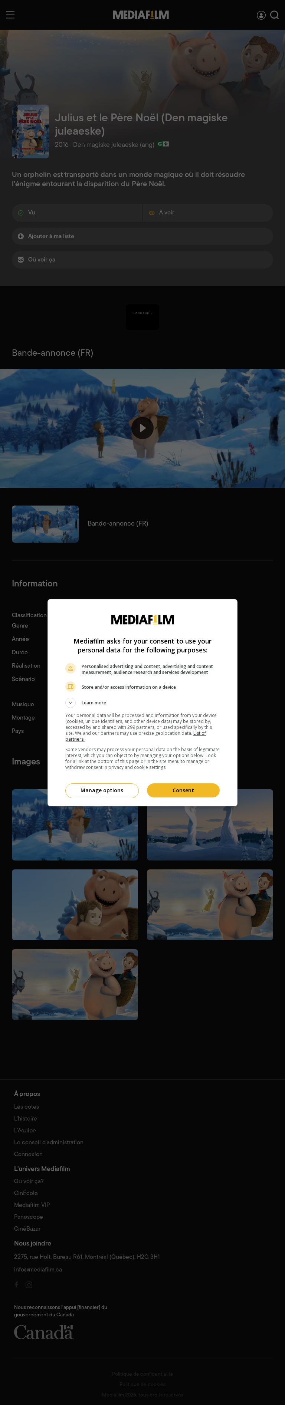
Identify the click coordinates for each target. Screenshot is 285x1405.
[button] (142, 703)
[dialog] (143, 702)
